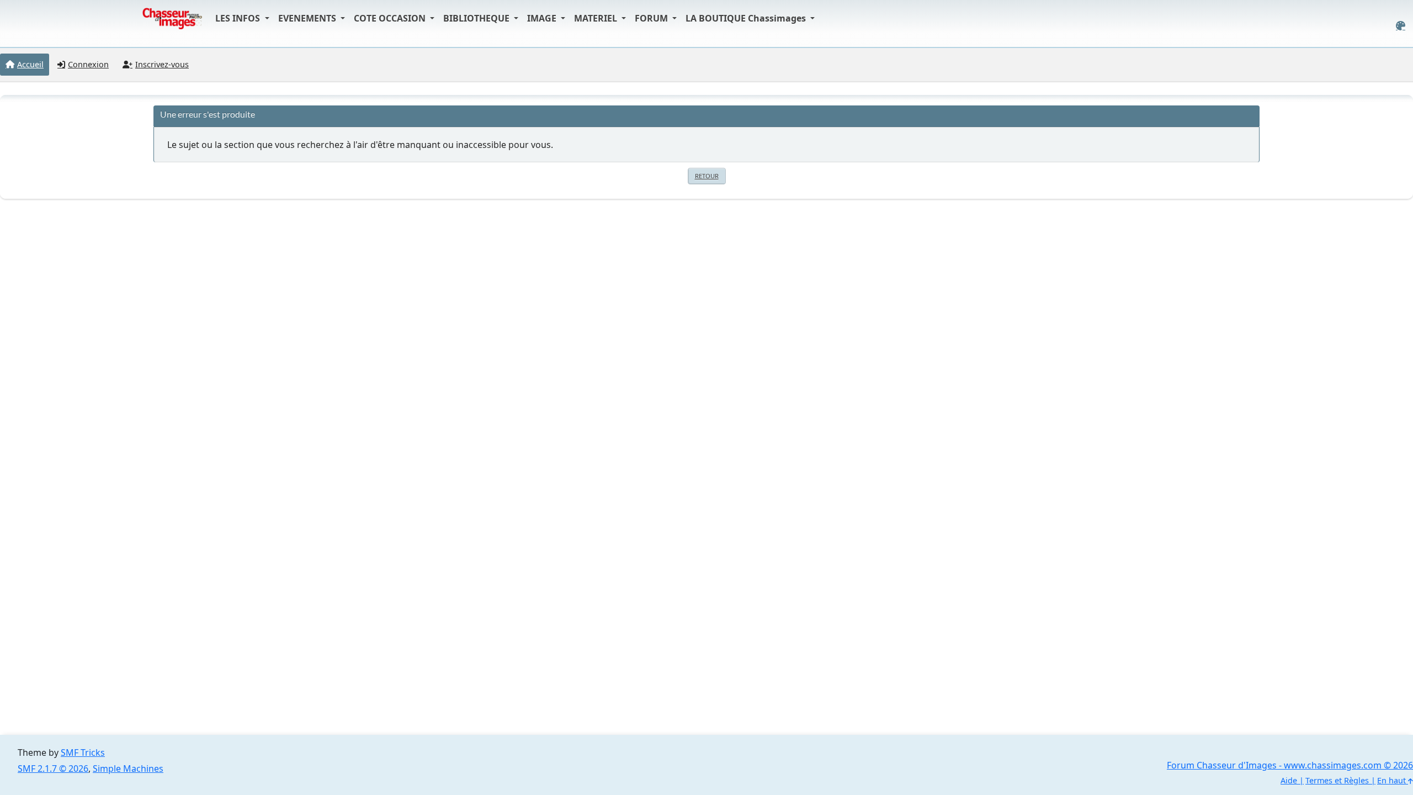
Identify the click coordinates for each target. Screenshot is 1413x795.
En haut (1392, 780)
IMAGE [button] (543, 18)
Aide (1289, 780)
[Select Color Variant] (1400, 25)
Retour (707, 176)
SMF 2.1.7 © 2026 (53, 768)
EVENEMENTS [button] (308, 18)
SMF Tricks (83, 752)
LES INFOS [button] (238, 18)
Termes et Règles (1337, 780)
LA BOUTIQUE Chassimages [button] (747, 18)
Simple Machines (128, 768)
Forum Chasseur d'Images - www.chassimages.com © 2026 (1290, 765)
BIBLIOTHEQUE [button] (477, 18)
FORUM (652, 18)
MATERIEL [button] (596, 18)
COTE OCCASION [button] (391, 18)
